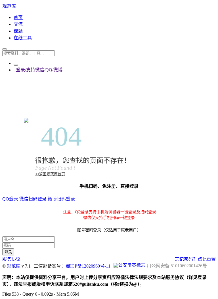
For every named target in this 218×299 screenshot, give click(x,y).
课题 (18, 31)
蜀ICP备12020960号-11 (88, 266)
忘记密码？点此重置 (195, 259)
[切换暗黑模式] (16, 65)
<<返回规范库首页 (50, 174)
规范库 (9, 6)
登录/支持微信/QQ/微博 (38, 69)
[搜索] (4, 49)
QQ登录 (10, 199)
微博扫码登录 (61, 199)
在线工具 (23, 37)
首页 (18, 17)
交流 (18, 24)
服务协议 (11, 259)
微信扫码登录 (33, 199)
